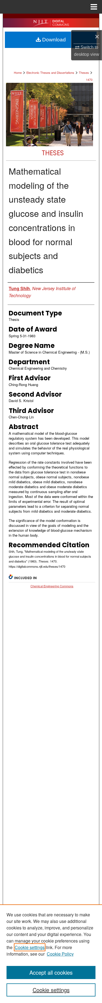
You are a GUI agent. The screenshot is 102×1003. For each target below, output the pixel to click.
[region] (51, 953)
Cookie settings (30, 947)
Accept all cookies (51, 972)
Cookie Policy (60, 954)
